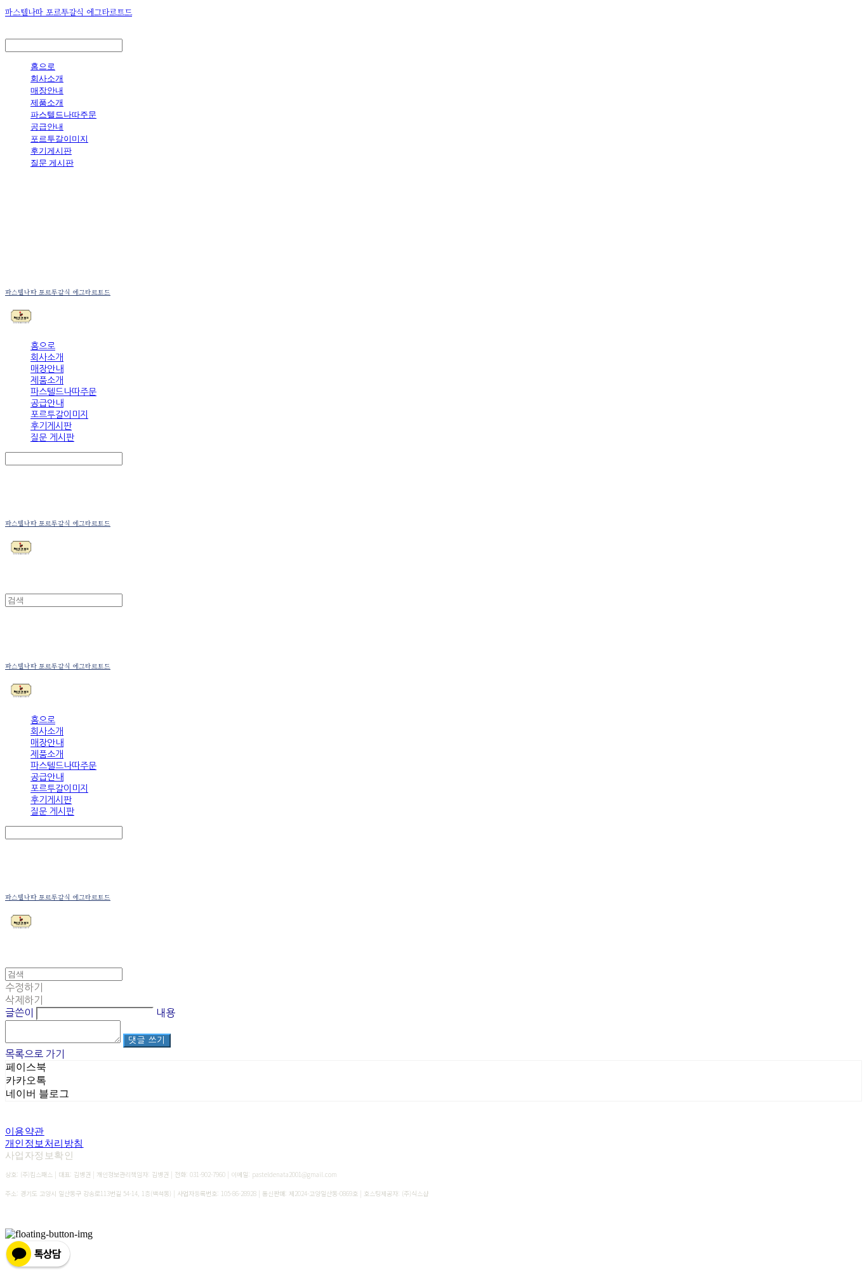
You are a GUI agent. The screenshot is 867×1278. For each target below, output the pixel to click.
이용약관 (24, 1131)
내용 (165, 1013)
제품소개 (46, 102)
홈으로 (42, 66)
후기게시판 (51, 150)
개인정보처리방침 (44, 1143)
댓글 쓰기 (147, 1040)
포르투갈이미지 (59, 138)
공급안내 (46, 126)
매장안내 (46, 90)
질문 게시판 (52, 162)
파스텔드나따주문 (63, 114)
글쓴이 (19, 1013)
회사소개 (46, 78)
